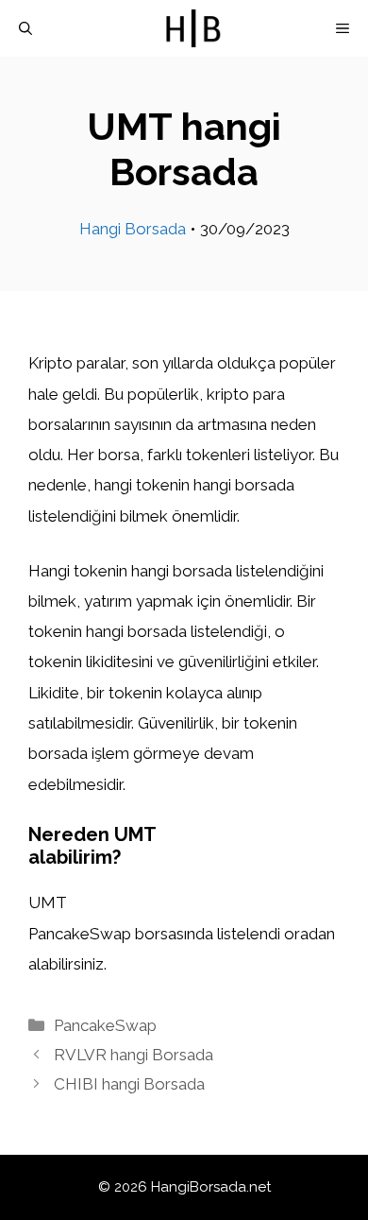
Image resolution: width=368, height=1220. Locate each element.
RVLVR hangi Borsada (133, 1054)
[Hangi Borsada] (193, 28)
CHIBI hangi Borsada (129, 1083)
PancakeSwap (105, 1025)
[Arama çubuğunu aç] (25, 28)
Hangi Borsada (132, 228)
